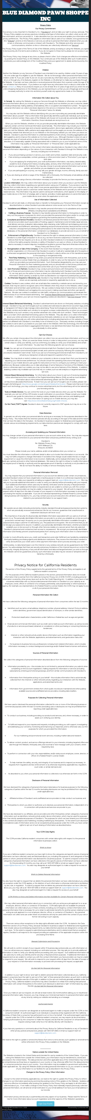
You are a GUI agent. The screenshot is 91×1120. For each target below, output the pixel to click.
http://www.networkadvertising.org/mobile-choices (47, 401)
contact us (12, 87)
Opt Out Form (45, 1104)
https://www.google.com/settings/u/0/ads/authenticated (43, 384)
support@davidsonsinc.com (69, 480)
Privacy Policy (7, 1109)
